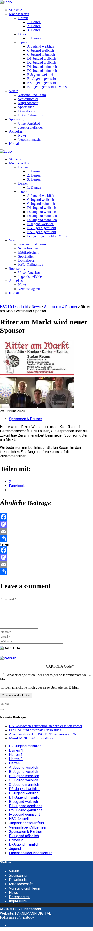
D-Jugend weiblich (23, 793)
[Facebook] (46, 517)
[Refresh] (8, 658)
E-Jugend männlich (24, 836)
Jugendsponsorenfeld (26, 823)
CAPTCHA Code (59, 666)
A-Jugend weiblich (23, 767)
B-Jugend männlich (24, 776)
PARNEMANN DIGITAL (33, 913)
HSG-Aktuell (19, 819)
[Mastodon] (46, 524)
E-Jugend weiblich (23, 802)
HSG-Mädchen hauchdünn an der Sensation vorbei (45, 726)
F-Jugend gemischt (24, 814)
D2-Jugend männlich (25, 746)
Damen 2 (16, 840)
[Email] (46, 531)
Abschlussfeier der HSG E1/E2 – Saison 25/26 (42, 734)
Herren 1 (16, 754)
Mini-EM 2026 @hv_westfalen (31, 738)
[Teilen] (46, 538)
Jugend (15, 849)
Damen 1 (16, 750)
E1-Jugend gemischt (25, 806)
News (13, 892)
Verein (14, 871)
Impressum (18, 901)
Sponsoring (18, 875)
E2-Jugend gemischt (25, 810)
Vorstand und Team (24, 888)
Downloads (18, 880)
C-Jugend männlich (24, 784)
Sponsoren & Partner (25, 419)
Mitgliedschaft (21, 884)
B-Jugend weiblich (23, 772)
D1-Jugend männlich (25, 797)
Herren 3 (16, 763)
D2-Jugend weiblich (24, 789)
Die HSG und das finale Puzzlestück (35, 730)
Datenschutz (19, 897)
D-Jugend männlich (24, 844)
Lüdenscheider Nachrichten (30, 853)
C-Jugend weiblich (23, 780)
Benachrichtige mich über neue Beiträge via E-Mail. (42, 687)
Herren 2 (16, 759)
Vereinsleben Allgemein (27, 827)
